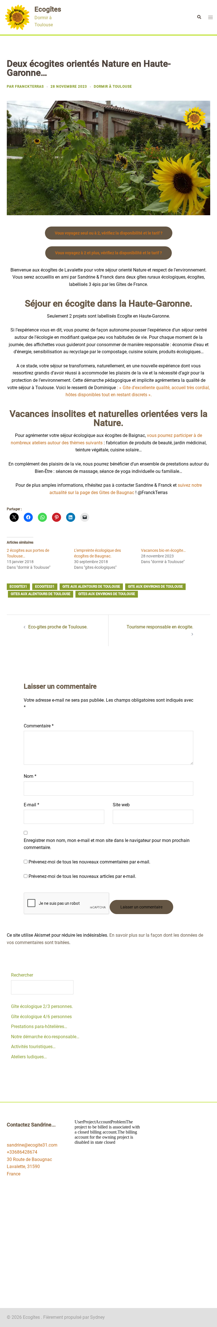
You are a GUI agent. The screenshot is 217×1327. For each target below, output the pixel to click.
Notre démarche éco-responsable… (45, 1036)
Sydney (97, 1317)
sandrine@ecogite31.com (32, 1145)
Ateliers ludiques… (29, 1056)
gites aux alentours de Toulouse (40, 594)
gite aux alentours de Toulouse (91, 587)
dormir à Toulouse (113, 87)
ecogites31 (45, 587)
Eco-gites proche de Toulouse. (58, 627)
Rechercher (22, 975)
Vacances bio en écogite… (163, 550)
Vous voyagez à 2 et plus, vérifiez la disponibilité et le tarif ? (108, 253)
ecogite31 (18, 587)
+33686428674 (22, 1152)
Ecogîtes (47, 9)
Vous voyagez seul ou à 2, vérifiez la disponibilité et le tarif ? (108, 233)
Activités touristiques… (33, 1046)
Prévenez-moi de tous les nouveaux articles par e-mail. (82, 876)
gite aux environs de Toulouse (155, 587)
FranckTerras (29, 87)
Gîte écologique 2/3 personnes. (42, 1006)
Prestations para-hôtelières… (39, 1026)
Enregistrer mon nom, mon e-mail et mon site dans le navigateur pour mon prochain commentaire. (107, 844)
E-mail (31, 804)
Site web (121, 804)
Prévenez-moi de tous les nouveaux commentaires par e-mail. (89, 862)
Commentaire (39, 726)
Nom (30, 776)
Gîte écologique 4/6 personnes (41, 1016)
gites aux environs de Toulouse (106, 594)
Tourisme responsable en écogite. (160, 627)
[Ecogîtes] (17, 17)
